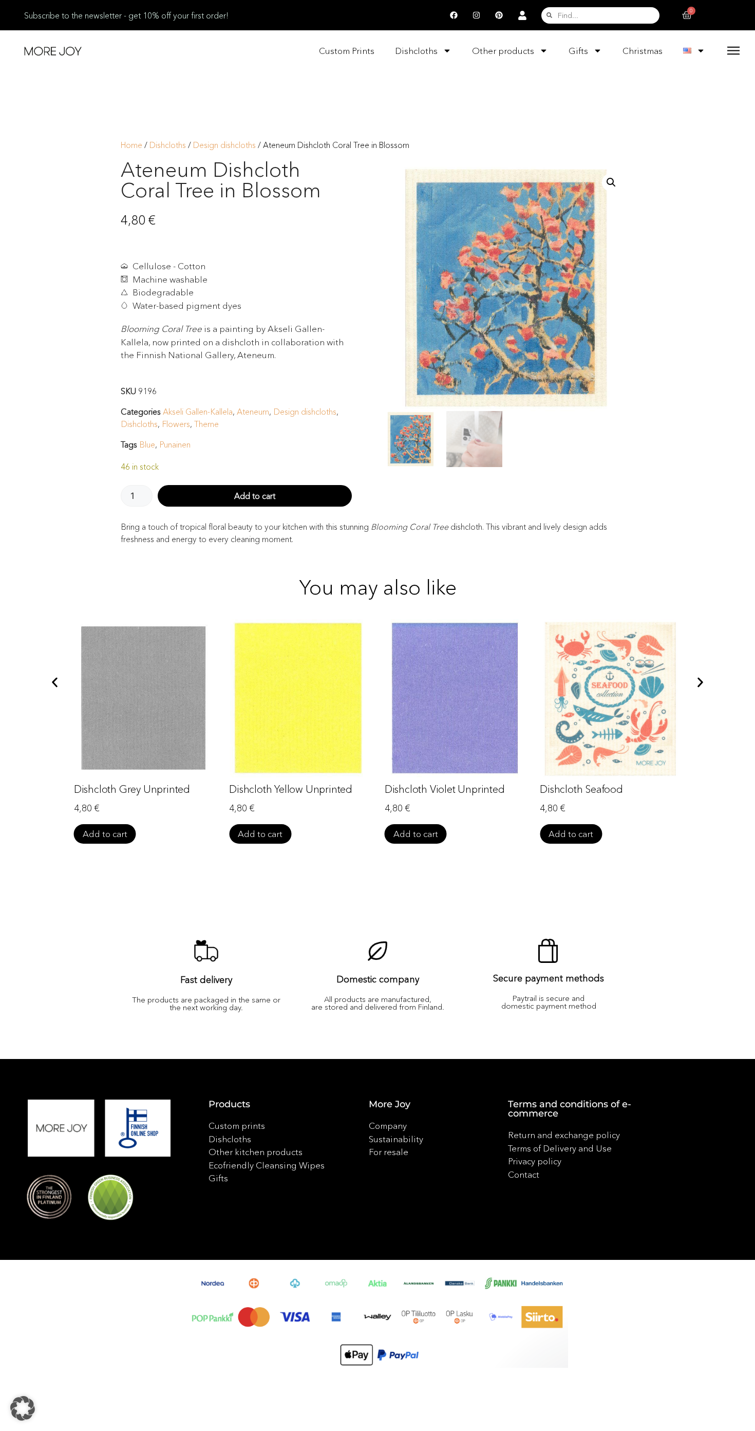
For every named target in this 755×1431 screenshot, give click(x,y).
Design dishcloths (224, 145)
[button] (611, 182)
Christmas (642, 50)
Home (131, 145)
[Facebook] (453, 15)
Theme (206, 424)
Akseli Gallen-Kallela (198, 411)
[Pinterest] (498, 15)
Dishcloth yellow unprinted (290, 789)
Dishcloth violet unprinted (445, 789)
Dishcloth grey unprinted (132, 789)
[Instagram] (476, 15)
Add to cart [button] (105, 833)
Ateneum (253, 411)
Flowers (176, 424)
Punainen (175, 444)
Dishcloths (416, 50)
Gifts (578, 50)
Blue (147, 444)
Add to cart (254, 496)
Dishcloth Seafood (581, 789)
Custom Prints (346, 50)
